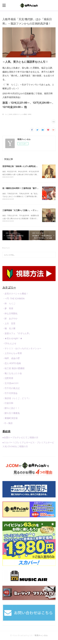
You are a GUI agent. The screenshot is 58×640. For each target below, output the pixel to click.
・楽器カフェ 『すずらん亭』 (16, 333)
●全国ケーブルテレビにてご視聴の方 (20, 437)
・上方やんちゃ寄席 (12, 353)
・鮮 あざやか (10, 318)
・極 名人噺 (8, 328)
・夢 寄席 (7, 308)
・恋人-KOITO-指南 (11, 363)
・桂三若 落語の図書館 (13, 368)
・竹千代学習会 (10, 393)
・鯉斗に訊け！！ (11, 408)
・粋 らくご (8, 303)
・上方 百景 (8, 323)
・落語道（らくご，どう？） (16, 398)
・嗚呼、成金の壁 (11, 358)
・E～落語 (7, 423)
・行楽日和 (7, 403)
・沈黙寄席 (7, 378)
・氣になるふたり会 (12, 373)
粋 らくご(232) (7, 114)
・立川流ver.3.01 (10, 383)
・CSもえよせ (9, 343)
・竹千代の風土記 (11, 388)
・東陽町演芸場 (10, 418)
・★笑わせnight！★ (12, 338)
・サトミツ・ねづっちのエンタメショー (21, 348)
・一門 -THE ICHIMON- (13, 298)
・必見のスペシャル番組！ (15, 293)
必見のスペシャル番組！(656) (22, 114)
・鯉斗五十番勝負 (11, 413)
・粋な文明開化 (10, 313)
